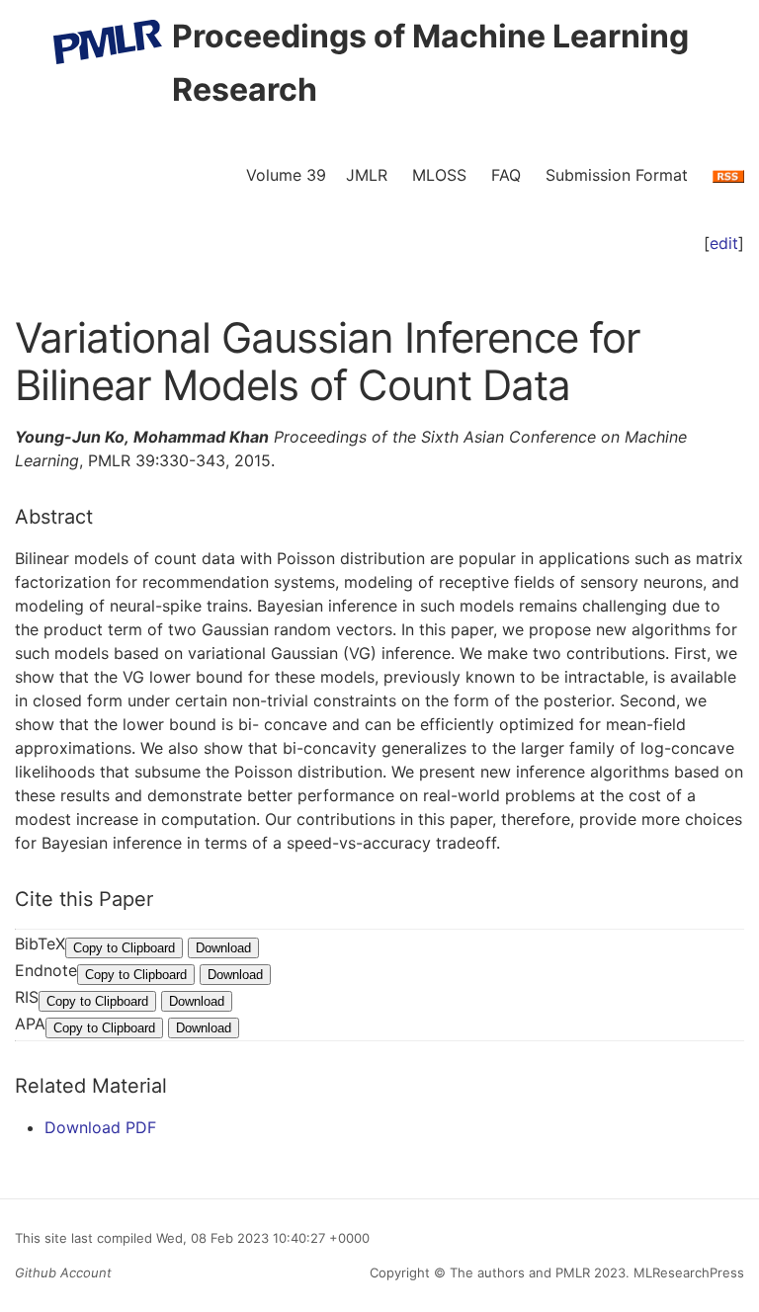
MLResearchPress (687, 1272)
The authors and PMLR (520, 1272)
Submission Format (617, 175)
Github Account (63, 1272)
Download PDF (100, 1127)
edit (724, 243)
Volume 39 (286, 175)
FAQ (506, 175)
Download (223, 948)
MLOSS (439, 175)
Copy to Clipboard (124, 948)
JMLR (366, 175)
